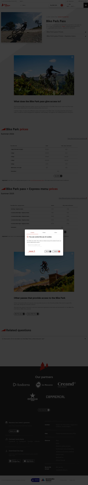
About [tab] (56, 232)
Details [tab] (44, 232)
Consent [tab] (32, 232)
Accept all (56, 251)
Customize (31, 251)
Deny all (47, 251)
